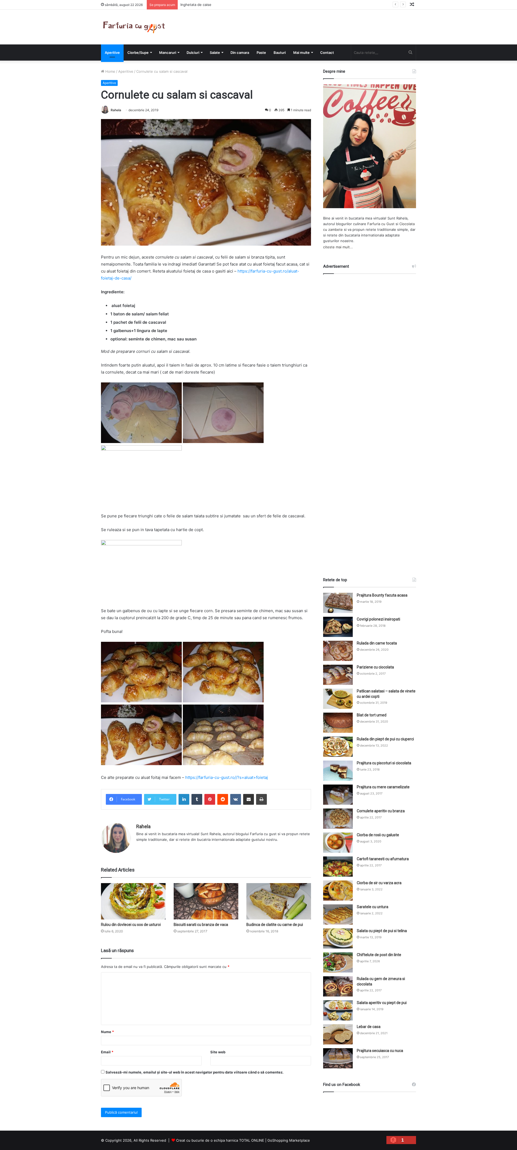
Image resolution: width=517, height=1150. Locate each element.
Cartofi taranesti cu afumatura (383, 859)
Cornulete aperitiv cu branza (381, 811)
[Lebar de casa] (338, 1034)
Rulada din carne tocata (377, 643)
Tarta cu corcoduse (196, 4)
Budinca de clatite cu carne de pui (274, 924)
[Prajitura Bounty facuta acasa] (338, 603)
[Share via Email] (248, 799)
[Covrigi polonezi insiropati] (338, 627)
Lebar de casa (368, 1026)
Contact (327, 52)
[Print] (261, 799)
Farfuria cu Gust (380, 224)
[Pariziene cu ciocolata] (338, 675)
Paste (261, 52)
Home (109, 71)
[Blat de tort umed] (338, 723)
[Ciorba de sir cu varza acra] (338, 890)
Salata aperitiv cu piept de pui (382, 1003)
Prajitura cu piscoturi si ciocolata (384, 763)
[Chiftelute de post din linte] (338, 962)
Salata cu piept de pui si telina (382, 931)
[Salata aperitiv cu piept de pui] (338, 1010)
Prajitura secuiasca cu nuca (380, 1050)
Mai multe (301, 52)
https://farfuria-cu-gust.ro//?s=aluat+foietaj (226, 777)
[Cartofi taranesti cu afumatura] (338, 866)
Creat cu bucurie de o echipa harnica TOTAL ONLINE (220, 1140)
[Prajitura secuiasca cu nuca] (338, 1058)
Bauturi (280, 52)
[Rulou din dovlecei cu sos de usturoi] (133, 901)
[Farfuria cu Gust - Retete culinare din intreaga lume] (135, 27)
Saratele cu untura (372, 907)
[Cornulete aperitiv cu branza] (338, 819)
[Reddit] (222, 799)
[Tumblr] (196, 799)
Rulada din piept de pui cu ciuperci (385, 739)
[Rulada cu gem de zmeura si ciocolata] (338, 986)
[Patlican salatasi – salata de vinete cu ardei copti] (338, 699)
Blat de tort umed (371, 715)
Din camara (239, 52)
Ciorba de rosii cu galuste (378, 835)
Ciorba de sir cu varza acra (379, 883)
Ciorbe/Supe (138, 52)
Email (107, 1052)
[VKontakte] (235, 799)
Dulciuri (193, 52)
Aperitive (112, 52)
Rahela (116, 110)
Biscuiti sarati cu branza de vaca (201, 924)
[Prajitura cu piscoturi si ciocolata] (338, 771)
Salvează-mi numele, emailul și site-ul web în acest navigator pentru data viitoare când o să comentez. (195, 1072)
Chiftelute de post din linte (379, 955)
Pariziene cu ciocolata (375, 667)
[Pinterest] (209, 799)
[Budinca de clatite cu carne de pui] (278, 901)
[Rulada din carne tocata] (338, 651)
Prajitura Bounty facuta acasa (382, 595)
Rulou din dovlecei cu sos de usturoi (131, 924)
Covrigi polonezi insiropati (378, 619)
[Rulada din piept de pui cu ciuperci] (338, 747)
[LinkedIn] (184, 799)
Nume (107, 1032)
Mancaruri (167, 52)
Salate (215, 52)
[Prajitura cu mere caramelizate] (338, 795)
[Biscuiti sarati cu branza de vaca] (206, 901)
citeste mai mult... (338, 247)
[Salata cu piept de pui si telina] (338, 938)
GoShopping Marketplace (288, 1140)
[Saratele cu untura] (338, 914)
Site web (217, 1052)
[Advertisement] (369, 420)
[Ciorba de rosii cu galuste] (338, 842)
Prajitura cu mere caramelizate (383, 787)
